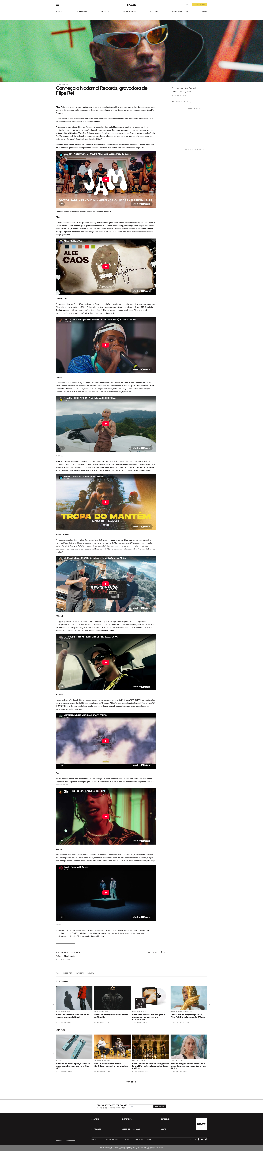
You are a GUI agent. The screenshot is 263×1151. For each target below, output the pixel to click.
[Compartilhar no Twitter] (188, 101)
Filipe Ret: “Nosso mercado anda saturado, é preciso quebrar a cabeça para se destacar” (112, 1016)
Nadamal (91, 973)
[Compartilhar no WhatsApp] (191, 102)
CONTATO (95, 1139)
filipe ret (67, 973)
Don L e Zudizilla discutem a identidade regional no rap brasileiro (149, 1064)
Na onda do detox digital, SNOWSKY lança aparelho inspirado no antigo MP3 (111, 1065)
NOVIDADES (154, 11)
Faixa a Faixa (61, 1011)
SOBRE (204, 11)
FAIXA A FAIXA (129, 11)
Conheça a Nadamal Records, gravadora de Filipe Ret (146, 1015)
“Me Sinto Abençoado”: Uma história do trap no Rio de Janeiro (188, 1015)
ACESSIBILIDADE (131, 1139)
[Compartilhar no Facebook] (185, 101)
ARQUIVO (59, 11)
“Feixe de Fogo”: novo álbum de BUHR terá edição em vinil (74, 1064)
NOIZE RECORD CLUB (180, 11)
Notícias (65, 84)
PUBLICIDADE (146, 1139)
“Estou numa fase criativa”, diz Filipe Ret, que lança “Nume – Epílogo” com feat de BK (73, 1016)
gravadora (80, 973)
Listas (58, 84)
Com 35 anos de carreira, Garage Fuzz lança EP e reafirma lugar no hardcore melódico (189, 1065)
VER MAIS (131, 1082)
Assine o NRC (199, 5)
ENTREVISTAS (82, 11)
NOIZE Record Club (63, 1060)
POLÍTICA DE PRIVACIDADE (111, 1139)
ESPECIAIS (105, 11)
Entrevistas (98, 1011)
